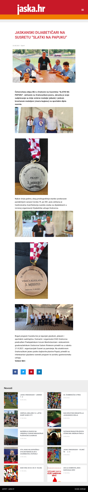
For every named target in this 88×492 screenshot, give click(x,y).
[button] (83, 10)
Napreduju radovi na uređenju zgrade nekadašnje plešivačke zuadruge (31, 433)
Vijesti (23, 45)
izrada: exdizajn (80, 489)
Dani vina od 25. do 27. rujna (31, 468)
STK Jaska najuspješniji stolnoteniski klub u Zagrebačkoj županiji (29, 452)
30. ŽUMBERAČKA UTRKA (72, 395)
